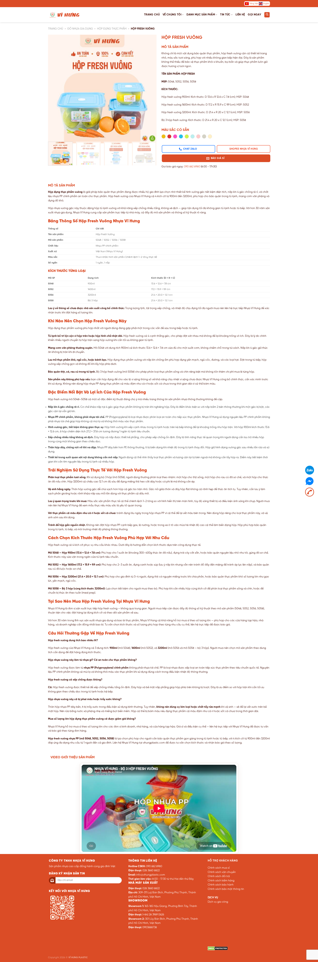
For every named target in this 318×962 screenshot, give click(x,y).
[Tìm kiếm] (267, 14)
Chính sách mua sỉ (219, 867)
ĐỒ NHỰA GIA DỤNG (80, 28)
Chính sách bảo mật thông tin (226, 889)
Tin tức (225, 14)
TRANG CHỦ (55, 28)
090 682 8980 (192, 166)
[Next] (150, 86)
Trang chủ (152, 14)
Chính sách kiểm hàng (221, 880)
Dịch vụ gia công (218, 901)
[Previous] (54, 86)
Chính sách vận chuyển (222, 872)
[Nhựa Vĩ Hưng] (64, 14)
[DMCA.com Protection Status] (218, 948)
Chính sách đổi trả (219, 876)
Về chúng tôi (172, 14)
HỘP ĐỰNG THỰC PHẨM (112, 28)
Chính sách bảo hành (221, 884)
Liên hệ (240, 14)
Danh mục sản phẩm (200, 14)
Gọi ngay (254, 14)
